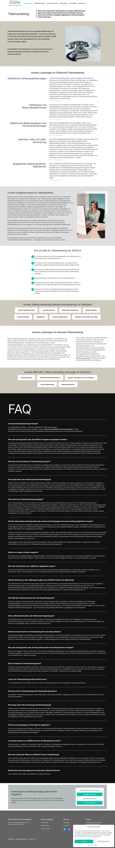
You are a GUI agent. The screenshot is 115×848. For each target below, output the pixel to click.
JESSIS (50, 213)
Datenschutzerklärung (93, 845)
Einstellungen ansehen (103, 841)
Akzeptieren (84, 841)
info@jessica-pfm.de (89, 794)
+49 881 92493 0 (89, 803)
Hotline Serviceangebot (83, 358)
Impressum (11, 839)
